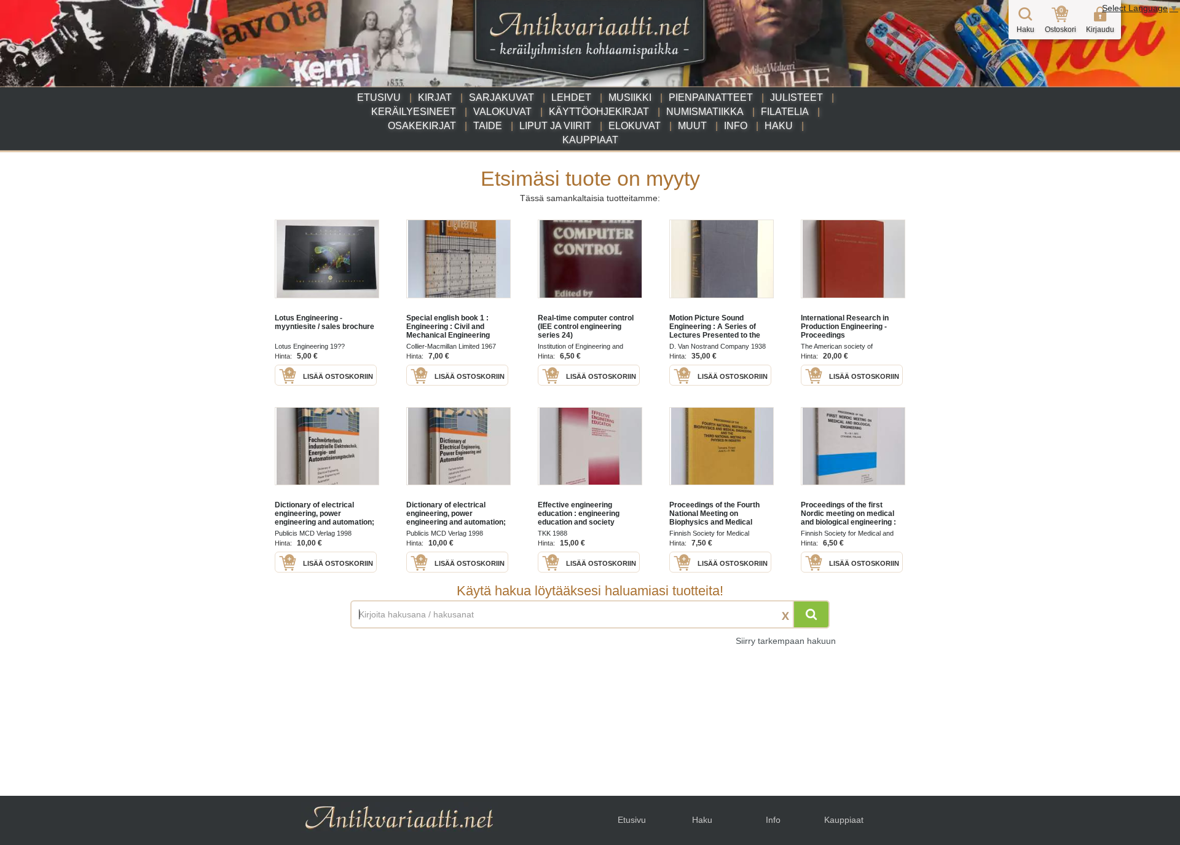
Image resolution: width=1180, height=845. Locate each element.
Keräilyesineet (413, 111)
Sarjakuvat (501, 97)
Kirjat (435, 97)
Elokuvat (634, 126)
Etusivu (379, 97)
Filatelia (785, 111)
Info (735, 126)
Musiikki (629, 97)
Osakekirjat (422, 126)
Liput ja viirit (555, 126)
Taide (487, 126)
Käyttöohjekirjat (599, 111)
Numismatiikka (705, 111)
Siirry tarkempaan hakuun (786, 641)
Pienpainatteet (711, 97)
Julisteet (796, 97)
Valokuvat (502, 111)
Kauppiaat (590, 140)
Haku (779, 126)
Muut (692, 126)
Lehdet (571, 97)
